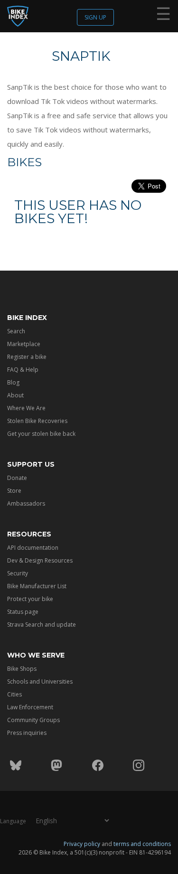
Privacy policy (82, 844)
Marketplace (23, 344)
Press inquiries (27, 733)
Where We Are (26, 408)
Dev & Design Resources (40, 560)
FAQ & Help (22, 370)
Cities (14, 694)
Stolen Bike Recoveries (37, 421)
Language (13, 821)
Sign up (95, 17)
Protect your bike (30, 599)
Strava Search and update (41, 624)
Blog (13, 382)
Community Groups (33, 720)
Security (17, 573)
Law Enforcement (30, 707)
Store (14, 491)
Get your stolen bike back (41, 434)
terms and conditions (142, 844)
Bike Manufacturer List (36, 586)
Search (16, 331)
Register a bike (27, 357)
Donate (17, 478)
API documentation (32, 548)
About (15, 395)
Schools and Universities (40, 681)
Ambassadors (26, 503)
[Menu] (163, 16)
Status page (22, 612)
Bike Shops (22, 669)
